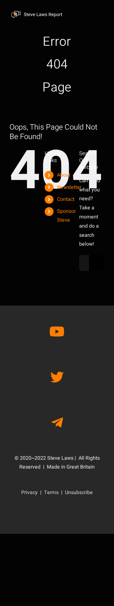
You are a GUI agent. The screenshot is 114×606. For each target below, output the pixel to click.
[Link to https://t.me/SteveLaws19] (57, 422)
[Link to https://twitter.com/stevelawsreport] (57, 377)
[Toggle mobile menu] (101, 14)
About (63, 175)
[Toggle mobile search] (88, 14)
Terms (51, 492)
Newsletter (69, 187)
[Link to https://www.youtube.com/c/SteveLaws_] (57, 331)
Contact (65, 199)
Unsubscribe (79, 492)
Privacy (29, 492)
